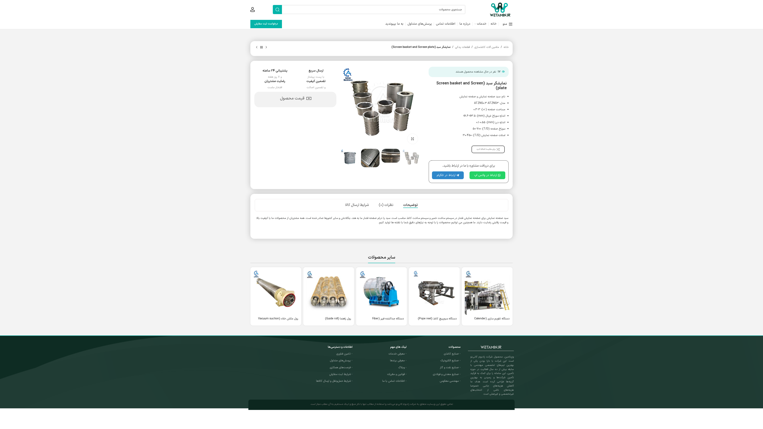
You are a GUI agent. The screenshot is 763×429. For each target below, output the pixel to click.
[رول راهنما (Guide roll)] (328, 292)
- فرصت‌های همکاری (341, 367)
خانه (506, 47)
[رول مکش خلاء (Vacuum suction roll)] (275, 292)
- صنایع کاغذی (452, 354)
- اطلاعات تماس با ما (394, 381)
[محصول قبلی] (266, 47)
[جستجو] (277, 9)
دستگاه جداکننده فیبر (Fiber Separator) (388, 321)
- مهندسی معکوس (450, 381)
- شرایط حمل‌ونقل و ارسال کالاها (334, 381)
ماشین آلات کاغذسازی (486, 47)
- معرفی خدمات (397, 354)
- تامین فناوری (344, 354)
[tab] (410, 205)
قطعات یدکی (462, 47)
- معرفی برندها (398, 360)
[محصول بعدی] (256, 47)
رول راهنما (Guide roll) (338, 319)
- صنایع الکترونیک (450, 360)
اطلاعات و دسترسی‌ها (340, 347)
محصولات (454, 347)
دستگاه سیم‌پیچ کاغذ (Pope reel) (437, 319)
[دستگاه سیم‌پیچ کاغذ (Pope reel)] (434, 292)
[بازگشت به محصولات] (261, 47)
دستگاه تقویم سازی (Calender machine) (492, 321)
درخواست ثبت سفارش (266, 24)
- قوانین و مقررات (397, 374)
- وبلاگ (402, 367)
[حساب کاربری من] (252, 10)
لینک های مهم (398, 347)
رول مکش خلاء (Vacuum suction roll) (278, 321)
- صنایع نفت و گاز (450, 367)
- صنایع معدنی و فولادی (447, 374)
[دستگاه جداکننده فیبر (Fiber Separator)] (381, 292)
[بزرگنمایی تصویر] (412, 139)
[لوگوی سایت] (500, 9)
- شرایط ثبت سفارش (340, 374)
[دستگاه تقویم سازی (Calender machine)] (487, 292)
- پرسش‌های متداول (341, 360)
